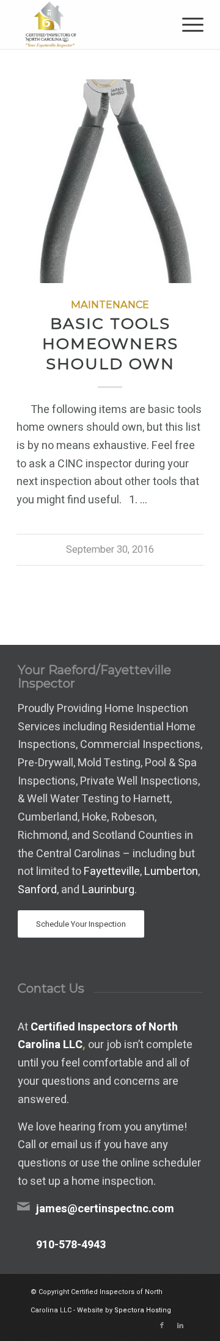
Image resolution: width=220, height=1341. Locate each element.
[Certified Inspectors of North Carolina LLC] (91, 24)
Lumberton (171, 871)
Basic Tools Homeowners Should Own (110, 343)
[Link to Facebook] (162, 1326)
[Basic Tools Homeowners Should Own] (110, 181)
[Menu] (187, 24)
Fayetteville (112, 871)
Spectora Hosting (142, 1310)
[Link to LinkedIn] (180, 1326)
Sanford (37, 890)
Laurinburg (108, 890)
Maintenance (110, 304)
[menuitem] (187, 24)
